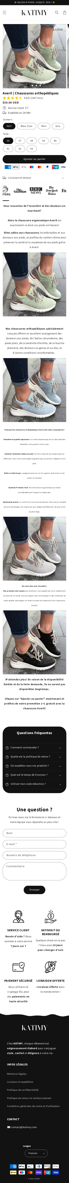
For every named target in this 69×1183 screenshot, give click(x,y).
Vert (9, 126)
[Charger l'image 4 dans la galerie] (40, 85)
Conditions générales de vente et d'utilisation (33, 1106)
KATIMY (36, 1179)
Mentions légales (17, 1074)
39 (43, 141)
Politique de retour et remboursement (29, 1098)
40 (55, 141)
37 (20, 141)
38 (31, 141)
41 (8, 149)
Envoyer (35, 890)
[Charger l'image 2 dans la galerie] (32, 85)
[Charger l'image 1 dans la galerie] (28, 85)
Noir (44, 126)
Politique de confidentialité (23, 1090)
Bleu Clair (27, 126)
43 (31, 149)
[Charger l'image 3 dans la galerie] (36, 85)
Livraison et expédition (20, 1082)
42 (20, 149)
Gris (58, 126)
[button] (4, 12)
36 (8, 141)
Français (32, 1153)
